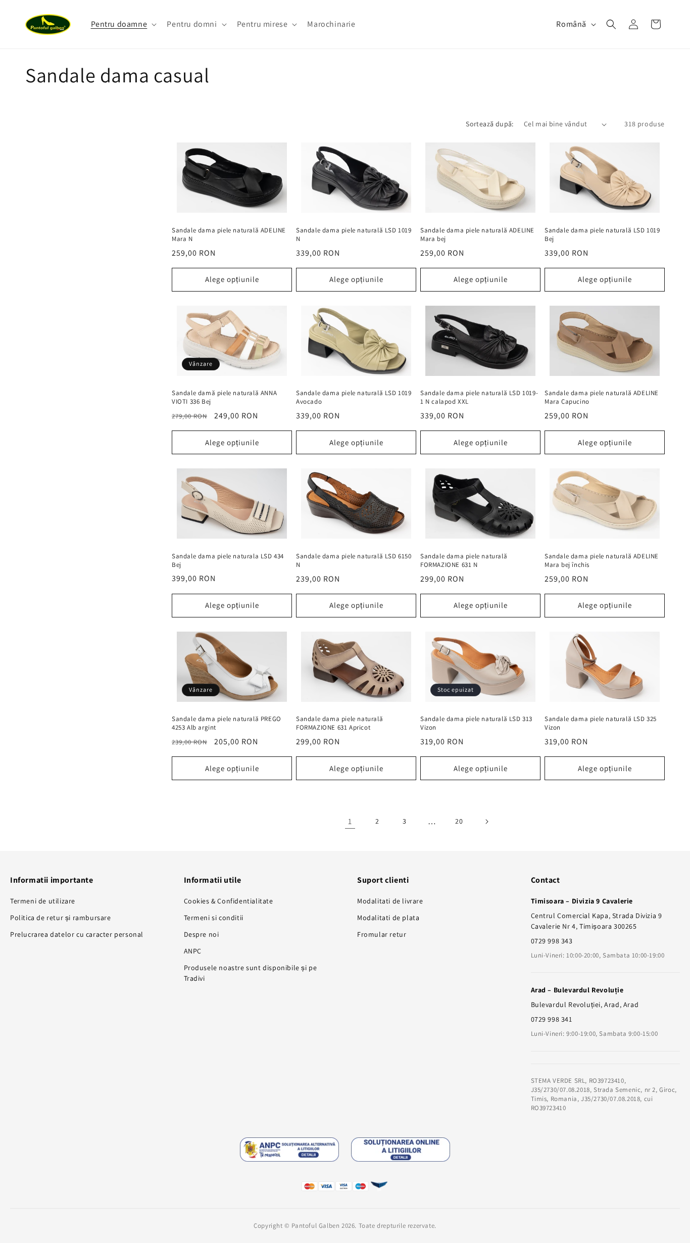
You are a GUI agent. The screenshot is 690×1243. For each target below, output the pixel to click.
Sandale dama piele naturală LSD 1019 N (354, 234)
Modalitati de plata (388, 917)
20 (459, 821)
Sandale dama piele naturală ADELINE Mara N (229, 234)
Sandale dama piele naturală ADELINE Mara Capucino (602, 397)
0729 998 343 (552, 940)
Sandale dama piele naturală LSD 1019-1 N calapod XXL (479, 397)
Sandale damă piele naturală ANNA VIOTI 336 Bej (224, 397)
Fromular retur (381, 934)
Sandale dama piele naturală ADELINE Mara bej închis (602, 560)
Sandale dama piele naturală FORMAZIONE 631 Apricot (339, 723)
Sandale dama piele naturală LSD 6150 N (354, 560)
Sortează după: (490, 123)
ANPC (193, 950)
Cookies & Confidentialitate (228, 900)
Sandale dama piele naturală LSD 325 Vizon (601, 723)
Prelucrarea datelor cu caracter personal (76, 934)
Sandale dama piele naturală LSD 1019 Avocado (354, 397)
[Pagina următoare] (486, 821)
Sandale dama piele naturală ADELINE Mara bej (477, 234)
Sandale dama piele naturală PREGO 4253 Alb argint (226, 723)
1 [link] (350, 821)
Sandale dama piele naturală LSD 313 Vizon (476, 723)
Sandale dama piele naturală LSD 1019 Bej (602, 234)
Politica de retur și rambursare (60, 917)
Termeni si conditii (213, 917)
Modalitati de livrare (390, 900)
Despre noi (201, 934)
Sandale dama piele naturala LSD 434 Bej (228, 560)
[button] (123, 24)
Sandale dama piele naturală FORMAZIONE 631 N (463, 560)
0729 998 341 (551, 1019)
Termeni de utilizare (42, 900)
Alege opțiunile (232, 279)
